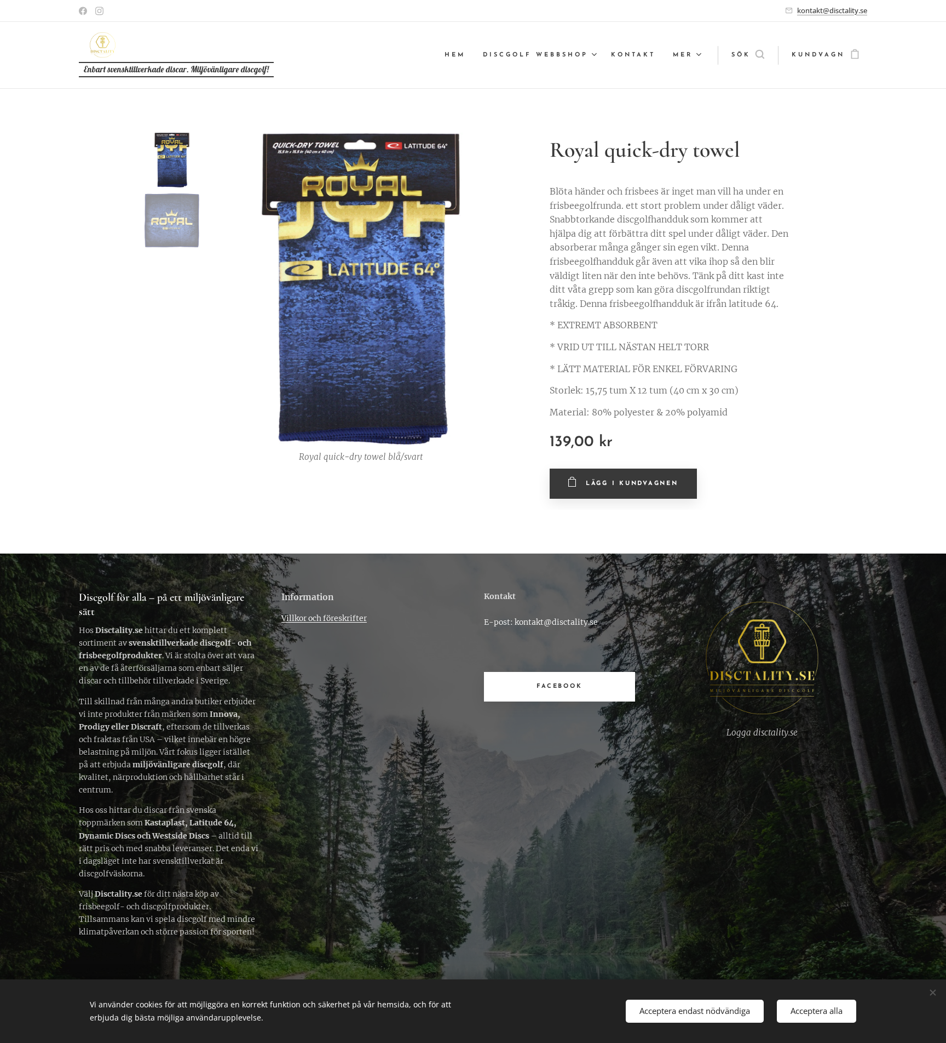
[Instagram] (99, 11)
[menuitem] (458, 55)
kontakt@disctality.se (832, 10)
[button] (748, 55)
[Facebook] (83, 11)
